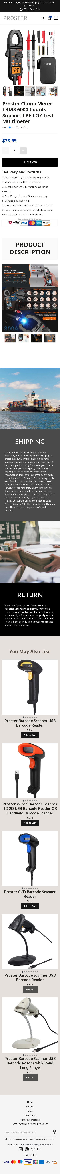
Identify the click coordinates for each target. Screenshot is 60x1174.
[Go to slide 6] (34, 717)
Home (30, 1102)
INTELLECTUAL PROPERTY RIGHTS (30, 1124)
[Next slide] (53, 91)
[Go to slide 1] (23, 717)
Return (30, 1110)
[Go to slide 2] (25, 717)
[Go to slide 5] (32, 717)
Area (4, 127)
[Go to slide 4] (30, 717)
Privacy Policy (30, 1115)
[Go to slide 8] (37, 888)
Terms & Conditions (30, 1119)
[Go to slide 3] (27, 717)
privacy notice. (49, 1139)
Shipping (30, 1106)
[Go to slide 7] (36, 717)
